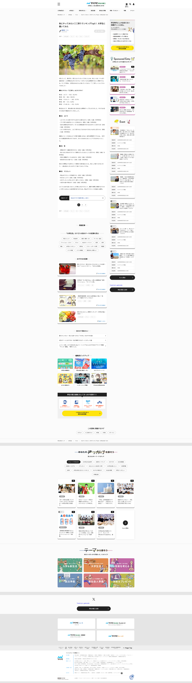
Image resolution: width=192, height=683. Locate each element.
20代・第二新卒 (93, 667)
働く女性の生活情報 (78, 662)
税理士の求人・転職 (78, 669)
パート (76, 656)
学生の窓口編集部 (101, 273)
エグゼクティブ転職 (114, 667)
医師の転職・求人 (112, 669)
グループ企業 (97, 678)
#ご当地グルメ (88, 432)
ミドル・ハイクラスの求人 (121, 655)
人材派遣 (76, 667)
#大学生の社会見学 (87, 461)
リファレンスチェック (118, 672)
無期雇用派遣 (126, 669)
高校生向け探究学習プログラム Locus (90, 658)
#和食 (97, 432)
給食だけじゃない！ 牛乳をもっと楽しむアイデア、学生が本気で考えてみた (125, 501)
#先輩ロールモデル (70, 466)
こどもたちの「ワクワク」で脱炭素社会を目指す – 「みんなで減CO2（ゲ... (127, 71)
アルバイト (129, 655)
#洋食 (104, 432)
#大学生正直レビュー (112, 466)
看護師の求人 (97, 669)
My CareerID (97, 663)
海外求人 (112, 655)
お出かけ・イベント (87, 242)
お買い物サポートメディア (116, 663)
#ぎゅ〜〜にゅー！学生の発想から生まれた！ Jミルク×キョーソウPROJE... (86, 501)
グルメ (76, 14)
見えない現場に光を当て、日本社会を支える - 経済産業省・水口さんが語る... (127, 111)
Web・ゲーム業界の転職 (83, 667)
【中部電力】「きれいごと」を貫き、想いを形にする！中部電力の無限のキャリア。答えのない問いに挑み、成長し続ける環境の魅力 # (127, 133)
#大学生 (88, 285)
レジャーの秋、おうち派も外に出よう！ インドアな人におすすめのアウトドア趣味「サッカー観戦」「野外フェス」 (81, 345)
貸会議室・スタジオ (100, 672)
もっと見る (122, 277)
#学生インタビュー (120, 470)
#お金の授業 (109, 470)
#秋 (92, 285)
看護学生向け (90, 655)
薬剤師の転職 (90, 669)
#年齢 (89, 301)
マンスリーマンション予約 (127, 663)
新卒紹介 (99, 667)
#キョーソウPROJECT (73, 461)
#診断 (85, 301)
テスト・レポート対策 (92, 246)
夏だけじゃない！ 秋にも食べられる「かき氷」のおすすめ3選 (75, 335)
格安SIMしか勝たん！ (92, 250)
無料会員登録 (82, 413)
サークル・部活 (97, 238)
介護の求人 (77, 670)
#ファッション (81, 285)
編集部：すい (65, 30)
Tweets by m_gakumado (116, 285)
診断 (103, 242)
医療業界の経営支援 (84, 670)
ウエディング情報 (95, 662)
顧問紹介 (85, 669)
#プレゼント (82, 466)
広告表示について (81, 648)
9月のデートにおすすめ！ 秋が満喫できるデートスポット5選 (75, 340)
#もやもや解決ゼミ (97, 470)
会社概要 (76, 678)
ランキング (87, 36)
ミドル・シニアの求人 (83, 656)
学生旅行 (75, 238)
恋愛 (97, 242)
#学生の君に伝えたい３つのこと (81, 470)
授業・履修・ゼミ (86, 238)
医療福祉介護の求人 (122, 656)
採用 (92, 678)
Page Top (128, 648)
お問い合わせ (76, 648)
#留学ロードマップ (100, 461)
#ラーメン (111, 432)
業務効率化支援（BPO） (85, 672)
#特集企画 (96, 474)
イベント (132, 10)
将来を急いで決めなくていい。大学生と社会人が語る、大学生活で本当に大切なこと (127, 101)
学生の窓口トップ (61, 14)
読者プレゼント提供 (87, 648)
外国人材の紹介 (92, 670)
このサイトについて (61, 648)
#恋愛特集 (123, 466)
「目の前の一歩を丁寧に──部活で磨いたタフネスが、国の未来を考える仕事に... (127, 91)
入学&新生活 (61, 10)
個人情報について (70, 648)
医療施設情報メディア (105, 663)
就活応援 (93, 10)
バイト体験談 (80, 250)
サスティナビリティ (87, 678)
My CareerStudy (90, 663)
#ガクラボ (111, 461)
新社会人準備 (102, 10)
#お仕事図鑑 (121, 461)
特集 (125, 10)
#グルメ (80, 432)
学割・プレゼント (114, 10)
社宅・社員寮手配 (108, 672)
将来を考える (82, 10)
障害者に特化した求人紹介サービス (95, 656)
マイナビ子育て (119, 662)
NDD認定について (107, 648)
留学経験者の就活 (83, 655)
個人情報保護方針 (104, 678)
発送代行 (93, 672)
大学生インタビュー (71, 246)
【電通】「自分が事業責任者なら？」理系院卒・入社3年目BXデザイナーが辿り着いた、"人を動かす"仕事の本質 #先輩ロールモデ (127, 180)
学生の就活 (77, 655)
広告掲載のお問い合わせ (95, 648)
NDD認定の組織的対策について (115, 648)
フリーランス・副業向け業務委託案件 (110, 656)
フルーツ (72, 36)
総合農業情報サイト (110, 662)
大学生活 (71, 10)
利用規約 (66, 648)
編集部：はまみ (101, 321)
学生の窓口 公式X (122, 289)
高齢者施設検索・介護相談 (96, 665)
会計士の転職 (121, 667)
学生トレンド (66, 238)
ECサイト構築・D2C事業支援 (80, 663)
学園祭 (102, 246)
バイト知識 (70, 250)
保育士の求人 (119, 669)
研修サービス (77, 672)
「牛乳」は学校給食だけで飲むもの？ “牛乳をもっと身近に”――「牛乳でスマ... (105, 501)
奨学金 (81, 246)
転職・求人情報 (107, 655)
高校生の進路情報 (78, 658)
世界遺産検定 (103, 662)
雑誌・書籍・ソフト (87, 662)
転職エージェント (105, 667)
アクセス (80, 678)
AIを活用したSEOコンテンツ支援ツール (82, 665)
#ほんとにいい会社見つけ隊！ (96, 466)
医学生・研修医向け (98, 655)
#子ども (79, 301)
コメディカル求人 (104, 669)
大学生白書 (66, 36)
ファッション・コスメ (66, 242)
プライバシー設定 (101, 648)
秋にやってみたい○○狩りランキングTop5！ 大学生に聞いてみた (94, 14)
